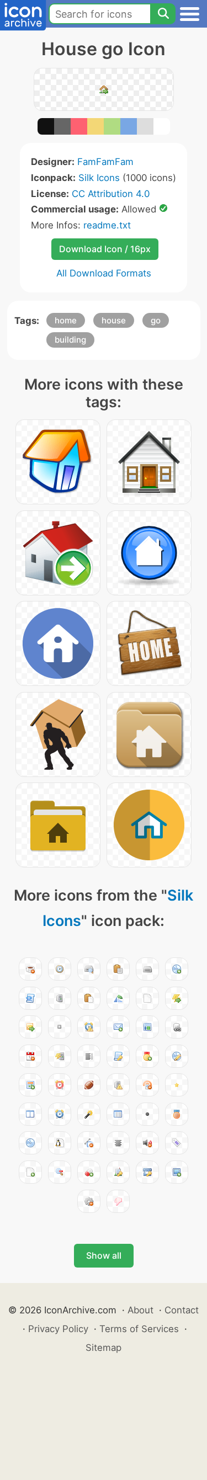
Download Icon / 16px (105, 248)
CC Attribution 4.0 (111, 193)
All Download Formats (103, 273)
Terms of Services (139, 1328)
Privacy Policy (58, 1328)
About (140, 1310)
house (114, 320)
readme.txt (107, 225)
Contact (181, 1310)
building (70, 339)
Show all (103, 1255)
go (156, 320)
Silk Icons (99, 177)
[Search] (163, 13)
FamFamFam (105, 161)
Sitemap (103, 1347)
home (66, 320)
